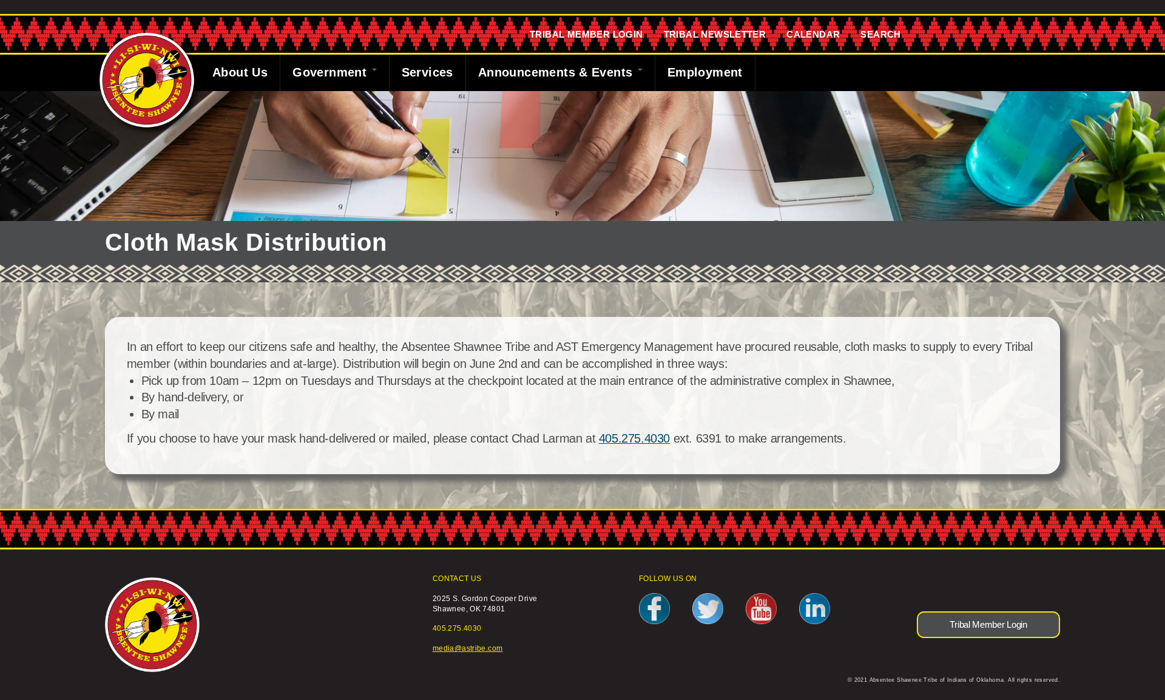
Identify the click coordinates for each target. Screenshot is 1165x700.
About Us (240, 72)
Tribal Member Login (586, 34)
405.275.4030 (634, 438)
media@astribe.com (468, 648)
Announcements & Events (557, 72)
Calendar (813, 34)
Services (427, 72)
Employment (705, 72)
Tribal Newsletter (715, 34)
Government (331, 72)
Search (880, 34)
